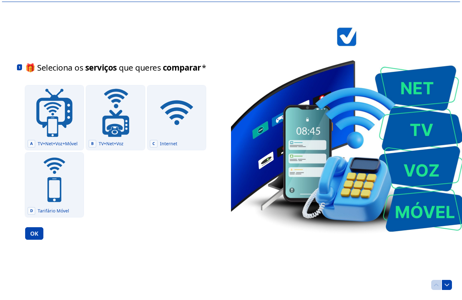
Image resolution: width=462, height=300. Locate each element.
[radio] (54, 117)
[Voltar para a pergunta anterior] (436, 285)
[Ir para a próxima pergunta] (447, 285)
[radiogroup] (115, 151)
